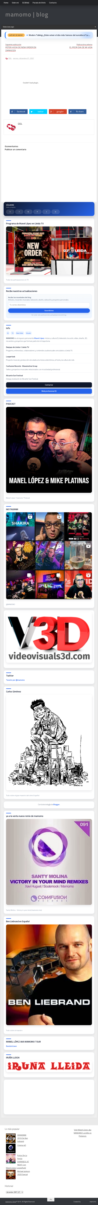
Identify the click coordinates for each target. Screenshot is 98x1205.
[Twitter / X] (10, 212)
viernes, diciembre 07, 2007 (23, 58)
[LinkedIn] (56, 212)
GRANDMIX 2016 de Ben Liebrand (22, 1138)
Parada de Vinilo (39, 2)
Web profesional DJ (49, 391)
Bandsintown (11, 1046)
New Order (19, 333)
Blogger (56, 804)
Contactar (49, 384)
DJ (8, 333)
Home (6, 2)
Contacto (53, 2)
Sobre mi (15, 2)
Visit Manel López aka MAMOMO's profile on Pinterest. (82, 1132)
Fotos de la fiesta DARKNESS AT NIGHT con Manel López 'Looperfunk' (17, 1161)
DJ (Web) (25, 2)
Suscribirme (49, 311)
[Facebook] (19, 212)
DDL (10, 58)
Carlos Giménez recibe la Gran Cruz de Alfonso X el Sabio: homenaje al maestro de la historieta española (59, 35)
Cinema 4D (21, 1145)
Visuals (28, 333)
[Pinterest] (37, 212)
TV (12, 333)
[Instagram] (28, 212)
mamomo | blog (26, 14)
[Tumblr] (46, 212)
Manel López (39, 338)
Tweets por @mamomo (15, 680)
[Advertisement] (24, 1096)
